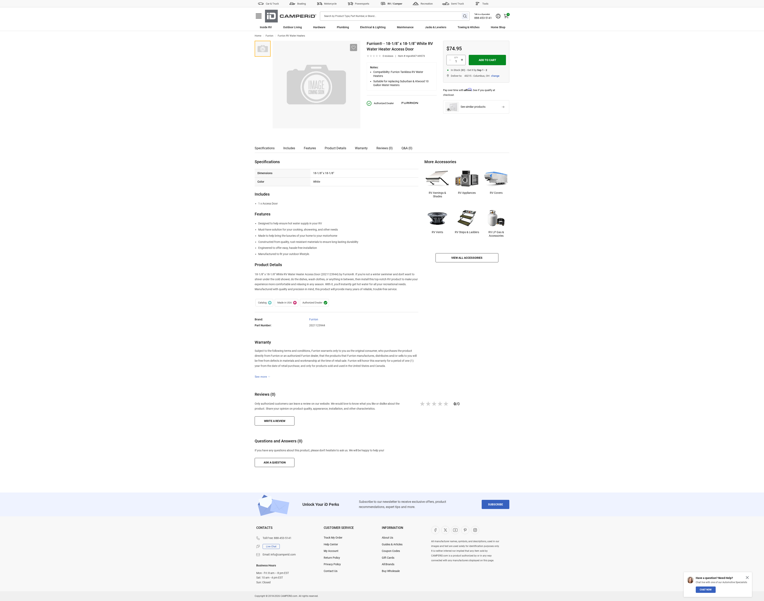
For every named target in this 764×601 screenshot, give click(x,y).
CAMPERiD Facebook (435, 530)
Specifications (265, 148)
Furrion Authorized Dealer (314, 302)
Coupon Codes (391, 551)
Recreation (427, 3)
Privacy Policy (332, 564)
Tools (485, 3)
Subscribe (495, 504)
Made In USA (286, 302)
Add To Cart (487, 60)
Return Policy (332, 557)
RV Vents (437, 232)
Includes (289, 148)
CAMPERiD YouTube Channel (455, 530)
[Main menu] (258, 16)
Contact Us (330, 571)
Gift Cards (388, 557)
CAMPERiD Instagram (475, 530)
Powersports (362, 3)
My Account (331, 551)
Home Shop (498, 27)
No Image (263, 49)
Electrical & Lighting (373, 27)
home (258, 35)
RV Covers (496, 192)
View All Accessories (466, 257)
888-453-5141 (483, 17)
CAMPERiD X (445, 530)
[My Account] (498, 16)
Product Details (335, 148)
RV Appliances (467, 192)
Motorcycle (330, 3)
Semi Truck (457, 3)
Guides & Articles (392, 544)
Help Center (331, 544)
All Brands (388, 564)
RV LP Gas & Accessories (496, 234)
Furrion (269, 35)
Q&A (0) (406, 148)
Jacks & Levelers (435, 27)
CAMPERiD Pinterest (465, 530)
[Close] (747, 577)
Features (310, 148)
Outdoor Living (292, 27)
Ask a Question (275, 462)
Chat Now (706, 589)
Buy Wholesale (391, 571)
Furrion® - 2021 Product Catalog (264, 302)
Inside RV (266, 27)
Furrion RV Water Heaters (291, 35)
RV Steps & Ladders (467, 232)
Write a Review (274, 421)
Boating (301, 3)
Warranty (361, 148)
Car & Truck (272, 3)
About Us (387, 537)
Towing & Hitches (468, 27)
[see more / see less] (262, 376)
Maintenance (405, 27)
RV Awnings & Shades (437, 194)
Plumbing (343, 27)
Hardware (319, 27)
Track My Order (333, 537)
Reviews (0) (384, 148)
